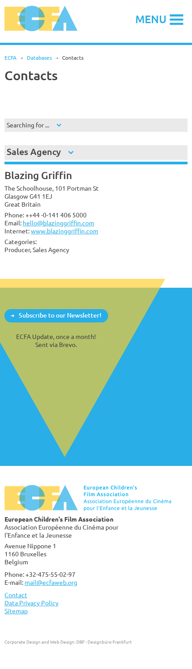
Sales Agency (34, 151)
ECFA (10, 57)
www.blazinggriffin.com (64, 231)
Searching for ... (28, 125)
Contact (15, 595)
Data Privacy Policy (31, 603)
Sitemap (16, 611)
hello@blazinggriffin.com (58, 223)
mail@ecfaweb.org (51, 582)
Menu (151, 18)
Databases (39, 57)
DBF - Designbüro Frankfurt (104, 642)
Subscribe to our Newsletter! (60, 315)
